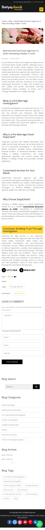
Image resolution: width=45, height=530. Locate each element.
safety (16, 498)
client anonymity (31, 494)
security (6, 498)
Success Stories (22, 518)
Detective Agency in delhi (12, 485)
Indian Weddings (8, 405)
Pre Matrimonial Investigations (14, 477)
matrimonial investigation (12, 481)
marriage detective (16, 287)
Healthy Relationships (10, 425)
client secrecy (8, 490)
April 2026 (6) (7, 459)
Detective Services (9, 435)
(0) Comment (19, 293)
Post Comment (12, 362)
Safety (4, 430)
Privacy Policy (16, 516)
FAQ (37, 516)
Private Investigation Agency (13, 439)
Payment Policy (5, 516)
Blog (10, 21)
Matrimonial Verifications (11, 410)
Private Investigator (10, 420)
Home (4, 21)
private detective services (13, 494)
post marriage (22, 490)
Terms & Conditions (28, 516)
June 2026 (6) (7, 455)
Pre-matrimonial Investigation (13, 415)
